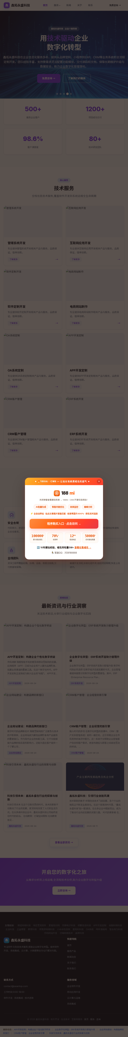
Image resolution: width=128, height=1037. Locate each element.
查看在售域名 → (82, 547)
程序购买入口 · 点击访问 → (64, 524)
